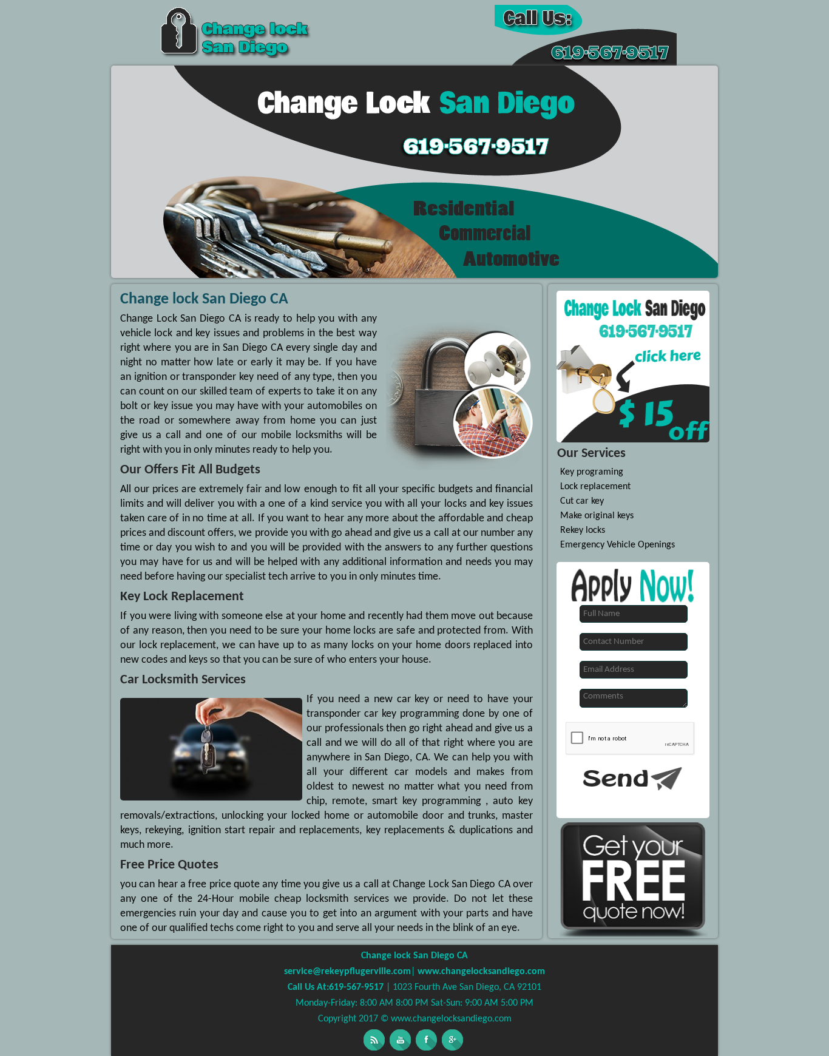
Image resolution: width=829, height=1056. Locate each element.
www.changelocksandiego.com (480, 971)
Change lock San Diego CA (414, 956)
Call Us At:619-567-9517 (337, 987)
